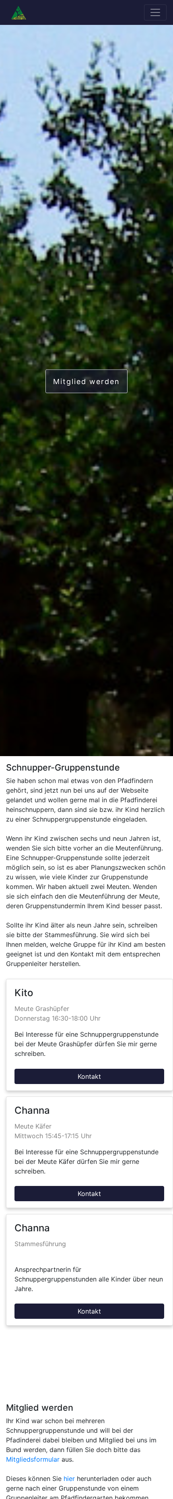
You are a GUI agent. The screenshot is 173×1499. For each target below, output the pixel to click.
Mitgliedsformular (33, 1459)
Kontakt (89, 1076)
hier (69, 1479)
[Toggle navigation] (155, 12)
